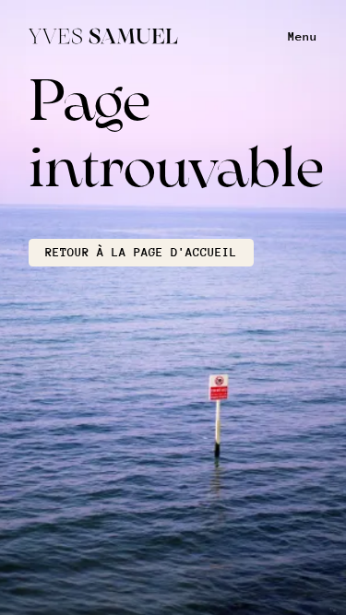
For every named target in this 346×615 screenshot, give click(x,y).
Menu (302, 36)
